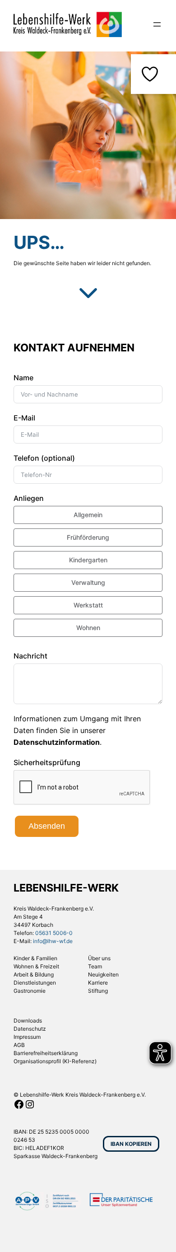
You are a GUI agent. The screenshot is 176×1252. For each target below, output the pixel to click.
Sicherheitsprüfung (47, 762)
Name (23, 377)
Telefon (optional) (44, 457)
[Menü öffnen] (157, 24)
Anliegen (29, 498)
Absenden (46, 826)
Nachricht (30, 655)
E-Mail (24, 417)
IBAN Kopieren (131, 1143)
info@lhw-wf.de (53, 941)
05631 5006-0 (54, 933)
